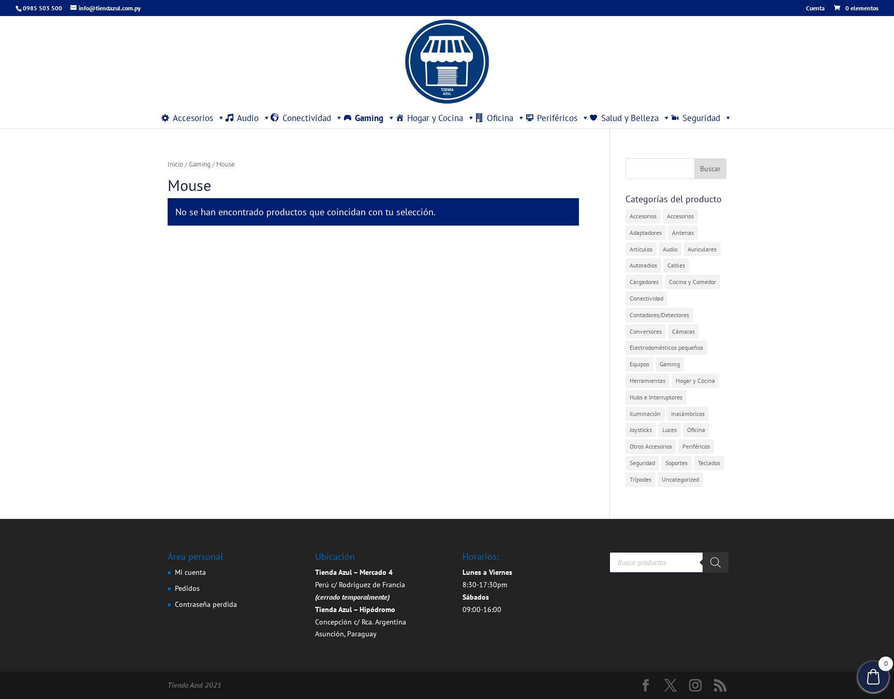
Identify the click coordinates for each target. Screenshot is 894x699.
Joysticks (641, 430)
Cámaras (683, 331)
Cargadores (644, 282)
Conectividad (306, 118)
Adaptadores (646, 232)
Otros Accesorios (651, 446)
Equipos (639, 364)
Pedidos (187, 588)
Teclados (709, 463)
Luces (669, 430)
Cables (676, 265)
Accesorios (193, 118)
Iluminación (645, 414)
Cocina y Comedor (692, 282)
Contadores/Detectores (659, 315)
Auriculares (702, 249)
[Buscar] (715, 562)
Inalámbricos (688, 414)
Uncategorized (680, 479)
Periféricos (557, 118)
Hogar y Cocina (435, 118)
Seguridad (701, 118)
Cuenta (815, 8)
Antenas (683, 232)
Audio (248, 118)
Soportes (676, 463)
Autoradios (643, 265)
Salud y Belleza (630, 118)
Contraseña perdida (206, 604)
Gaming (369, 118)
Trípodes (640, 479)
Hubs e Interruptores (656, 397)
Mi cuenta (190, 572)
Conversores (646, 331)
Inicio (175, 164)
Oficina (500, 118)
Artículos (641, 249)
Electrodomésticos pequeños (666, 347)
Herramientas (647, 380)
